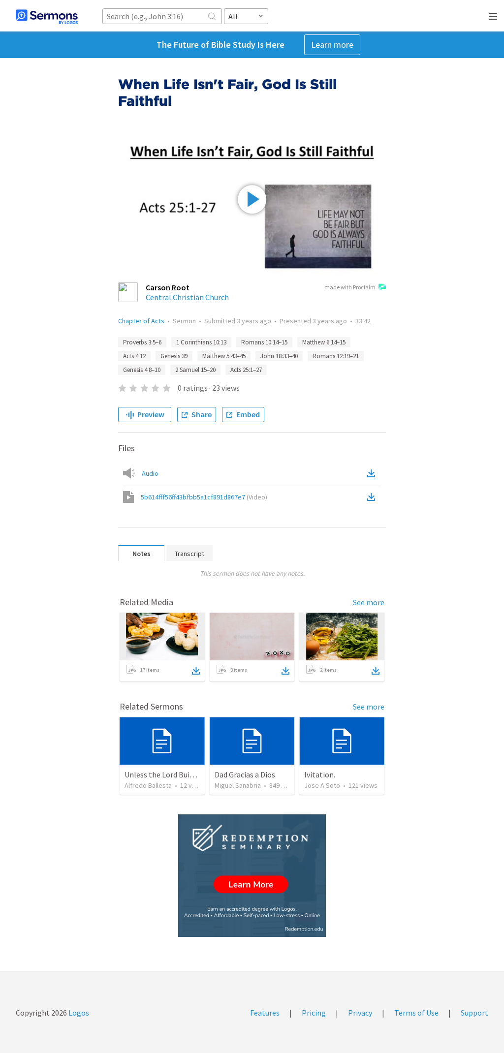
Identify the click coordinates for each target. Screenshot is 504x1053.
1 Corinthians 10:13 (201, 342)
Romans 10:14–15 (264, 342)
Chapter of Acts (141, 320)
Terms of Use (416, 1013)
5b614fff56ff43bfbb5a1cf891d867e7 (204, 497)
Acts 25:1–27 (246, 370)
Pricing (314, 1013)
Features (265, 1013)
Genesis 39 (174, 356)
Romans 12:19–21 (336, 356)
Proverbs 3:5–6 (142, 342)
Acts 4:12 (134, 356)
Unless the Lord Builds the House (180, 774)
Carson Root (167, 287)
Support (474, 1013)
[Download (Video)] (373, 497)
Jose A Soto (322, 785)
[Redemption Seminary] (252, 875)
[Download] (196, 670)
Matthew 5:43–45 (224, 356)
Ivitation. (319, 774)
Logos (78, 1013)
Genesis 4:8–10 (141, 370)
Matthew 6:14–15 (324, 342)
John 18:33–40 (279, 356)
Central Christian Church (187, 297)
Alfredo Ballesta (148, 785)
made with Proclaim (350, 287)
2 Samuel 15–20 (195, 370)
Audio (150, 473)
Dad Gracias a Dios (245, 774)
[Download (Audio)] (373, 473)
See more (368, 602)
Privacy (360, 1013)
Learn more (332, 44)
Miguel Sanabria (238, 785)
